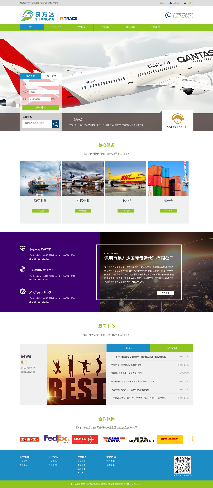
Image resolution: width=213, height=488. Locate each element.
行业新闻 (171, 348)
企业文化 (24, 465)
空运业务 (82, 465)
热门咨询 (110, 461)
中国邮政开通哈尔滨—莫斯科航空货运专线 (130, 390)
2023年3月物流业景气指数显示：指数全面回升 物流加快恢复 (138, 357)
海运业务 (82, 461)
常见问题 (130, 27)
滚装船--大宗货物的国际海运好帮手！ (128, 373)
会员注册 (176, 3)
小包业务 (82, 469)
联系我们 (155, 27)
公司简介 (24, 461)
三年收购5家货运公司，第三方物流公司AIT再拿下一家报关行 (138, 398)
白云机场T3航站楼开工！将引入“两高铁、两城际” (133, 381)
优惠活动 (110, 465)
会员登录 (162, 3)
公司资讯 (105, 27)
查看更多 (166, 293)
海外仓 (81, 473)
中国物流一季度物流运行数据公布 (126, 365)
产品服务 (81, 27)
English (190, 3)
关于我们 (56, 27)
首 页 (31, 27)
